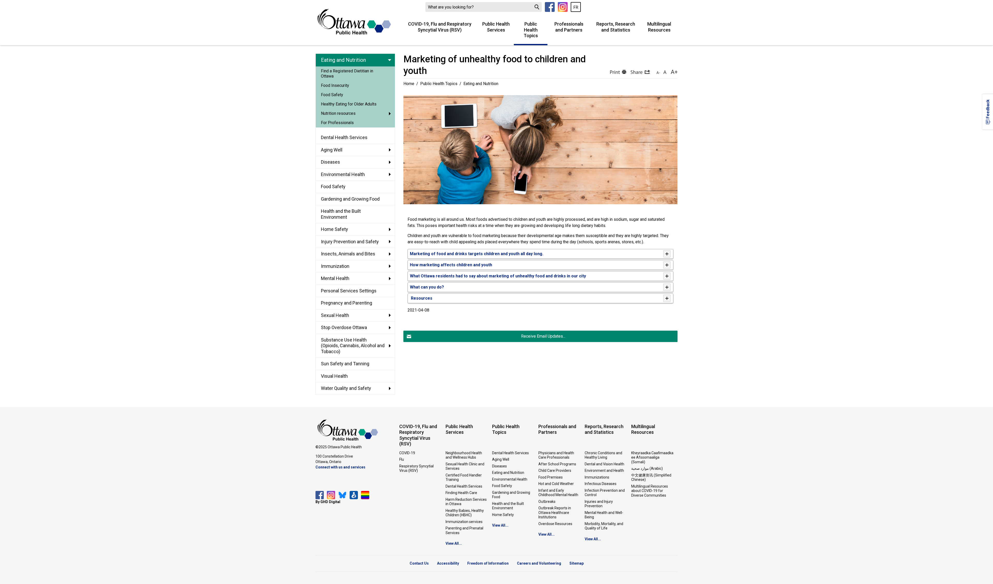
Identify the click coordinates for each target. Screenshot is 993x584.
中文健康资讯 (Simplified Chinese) (651, 477)
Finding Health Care (461, 493)
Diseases (499, 466)
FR (575, 7)
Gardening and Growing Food (511, 494)
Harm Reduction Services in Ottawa (466, 501)
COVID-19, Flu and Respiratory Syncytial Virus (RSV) (439, 27)
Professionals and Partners (568, 27)
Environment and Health (604, 470)
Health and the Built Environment (508, 506)
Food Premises (550, 477)
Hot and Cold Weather (556, 484)
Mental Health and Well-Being (604, 515)
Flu (401, 459)
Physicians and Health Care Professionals (556, 455)
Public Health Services (496, 27)
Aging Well (500, 459)
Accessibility (448, 563)
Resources (421, 298)
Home (408, 83)
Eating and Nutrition (508, 473)
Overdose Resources (555, 524)
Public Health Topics (531, 29)
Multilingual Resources (659, 27)
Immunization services (464, 522)
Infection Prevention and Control (605, 492)
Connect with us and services (340, 467)
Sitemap (576, 563)
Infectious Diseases (600, 484)
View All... (454, 543)
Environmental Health (509, 479)
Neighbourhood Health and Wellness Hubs (464, 455)
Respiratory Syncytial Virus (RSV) (416, 468)
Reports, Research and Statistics (615, 27)
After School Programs (557, 464)
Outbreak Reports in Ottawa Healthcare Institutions (554, 512)
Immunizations (597, 477)
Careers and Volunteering (539, 563)
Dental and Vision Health (604, 464)
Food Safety (502, 486)
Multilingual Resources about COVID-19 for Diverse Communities (649, 490)
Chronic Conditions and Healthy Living (603, 455)
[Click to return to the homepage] (354, 21)
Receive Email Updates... (543, 336)
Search (537, 7)
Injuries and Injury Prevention (599, 503)
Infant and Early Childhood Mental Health (558, 492)
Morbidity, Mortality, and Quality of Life (604, 526)
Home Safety (503, 515)
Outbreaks (546, 501)
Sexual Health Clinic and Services (465, 466)
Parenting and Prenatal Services (464, 530)
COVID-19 (407, 453)
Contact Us (419, 563)
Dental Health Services (464, 486)
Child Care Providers (554, 470)
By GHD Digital (327, 502)
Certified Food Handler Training (464, 477)
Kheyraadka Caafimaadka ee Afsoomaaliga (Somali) (652, 457)
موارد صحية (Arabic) (647, 468)
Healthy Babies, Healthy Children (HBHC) (465, 513)
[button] (617, 72)
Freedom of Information (488, 563)
